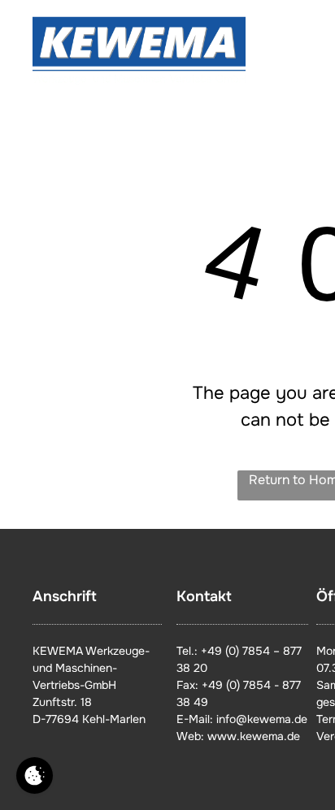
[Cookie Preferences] (34, 775)
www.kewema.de (253, 736)
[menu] (310, 33)
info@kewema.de (261, 719)
